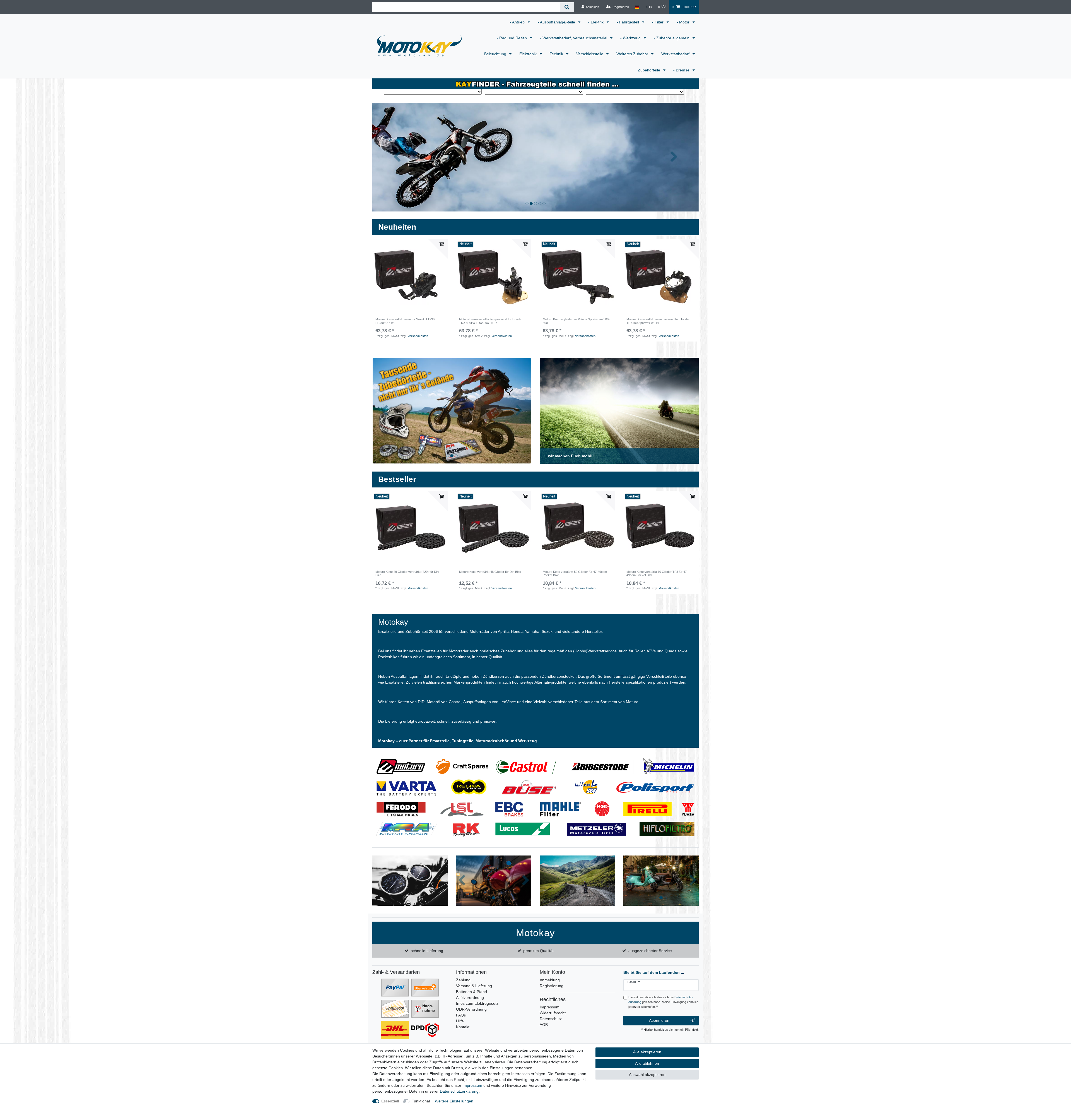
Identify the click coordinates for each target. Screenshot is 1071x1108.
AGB (544, 1024)
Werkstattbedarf (676, 54)
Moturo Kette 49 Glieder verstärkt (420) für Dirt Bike (407, 573)
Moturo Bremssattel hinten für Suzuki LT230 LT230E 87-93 (405, 321)
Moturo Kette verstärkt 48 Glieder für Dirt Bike (490, 571)
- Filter (658, 22)
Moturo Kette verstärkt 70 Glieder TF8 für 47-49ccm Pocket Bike (657, 573)
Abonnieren (659, 1020)
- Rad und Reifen (512, 38)
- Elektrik (596, 22)
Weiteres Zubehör (632, 54)
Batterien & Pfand (471, 991)
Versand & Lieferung (474, 986)
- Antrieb (518, 22)
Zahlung (463, 980)
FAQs (461, 1015)
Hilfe (460, 1021)
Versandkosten (418, 336)
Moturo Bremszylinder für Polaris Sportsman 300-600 (576, 321)
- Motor (684, 22)
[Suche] (567, 7)
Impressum (549, 1007)
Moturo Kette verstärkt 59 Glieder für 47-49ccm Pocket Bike (575, 573)
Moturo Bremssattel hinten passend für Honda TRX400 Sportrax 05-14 (657, 321)
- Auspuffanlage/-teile (557, 22)
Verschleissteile (590, 54)
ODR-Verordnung (471, 1009)
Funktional (420, 1101)
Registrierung (551, 986)
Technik (557, 54)
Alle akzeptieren (647, 1052)
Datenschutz (551, 1018)
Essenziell (390, 1101)
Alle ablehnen (647, 1063)
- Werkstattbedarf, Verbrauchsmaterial (574, 38)
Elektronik (528, 54)
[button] (396, 157)
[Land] (637, 7)
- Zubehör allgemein (672, 38)
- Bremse (682, 70)
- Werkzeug (631, 38)
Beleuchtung (495, 54)
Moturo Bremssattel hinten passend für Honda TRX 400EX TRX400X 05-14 (490, 321)
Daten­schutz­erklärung (459, 1091)
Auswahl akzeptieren (647, 1074)
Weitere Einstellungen (454, 1101)
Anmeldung (550, 980)
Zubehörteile (649, 70)
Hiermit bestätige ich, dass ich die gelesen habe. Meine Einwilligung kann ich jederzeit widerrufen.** (663, 1002)
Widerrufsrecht (553, 1013)
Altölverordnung (470, 997)
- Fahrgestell (628, 22)
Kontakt (462, 1027)
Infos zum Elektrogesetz (477, 1003)
